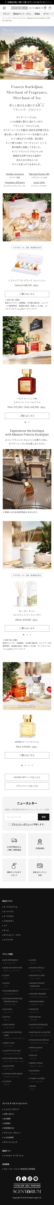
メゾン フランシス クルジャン (40, 989)
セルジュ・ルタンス (36, 1066)
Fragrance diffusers (15, 182)
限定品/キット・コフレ (22, 14)
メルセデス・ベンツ (36, 1004)
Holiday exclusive (15, 174)
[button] (25, 422)
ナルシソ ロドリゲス (36, 1028)
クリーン (7, 978)
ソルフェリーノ (35, 1074)
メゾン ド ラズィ (35, 978)
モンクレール (34, 1012)
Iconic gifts (39, 182)
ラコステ (7, 1084)
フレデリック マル (10, 1004)
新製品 (37, 14)
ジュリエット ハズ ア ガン (12, 1054)
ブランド (6, 14)
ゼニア (32, 1089)
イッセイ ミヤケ (9, 1028)
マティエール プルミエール (39, 997)
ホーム (4, 18)
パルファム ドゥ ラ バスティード (40, 1035)
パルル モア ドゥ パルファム (39, 1043)
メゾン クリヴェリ (36, 971)
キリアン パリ (8, 1069)
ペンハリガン (34, 1051)
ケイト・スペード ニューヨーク (14, 1061)
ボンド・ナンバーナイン (12, 971)
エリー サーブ (8, 1012)
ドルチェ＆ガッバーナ (11, 994)
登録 (44, 817)
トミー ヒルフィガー (36, 1081)
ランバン (33, 963)
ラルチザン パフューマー (12, 1077)
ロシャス (33, 1058)
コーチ (6, 986)
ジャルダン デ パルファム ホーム (14, 1038)
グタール (7, 1020)
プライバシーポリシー (21, 824)
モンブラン (33, 1020)
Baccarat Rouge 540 (39, 174)
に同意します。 (28, 824)
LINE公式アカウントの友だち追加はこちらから (28, 2)
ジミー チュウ (8, 1046)
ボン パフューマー (10, 963)
